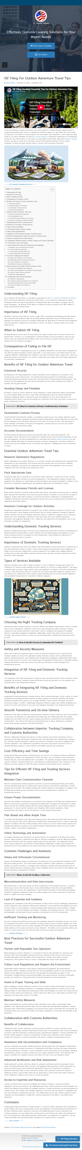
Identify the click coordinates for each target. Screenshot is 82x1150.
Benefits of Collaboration (17, 279)
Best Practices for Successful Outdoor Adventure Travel (24, 266)
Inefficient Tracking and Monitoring (20, 264)
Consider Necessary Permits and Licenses (22, 218)
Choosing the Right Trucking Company (19, 229)
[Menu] (4, 64)
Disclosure (37, 1147)
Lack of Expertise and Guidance (19, 262)
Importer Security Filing (37, 137)
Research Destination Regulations (19, 214)
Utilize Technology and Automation (20, 253)
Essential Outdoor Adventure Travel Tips (19, 212)
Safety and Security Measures (16, 232)
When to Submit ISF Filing (14, 197)
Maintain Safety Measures (17, 274)
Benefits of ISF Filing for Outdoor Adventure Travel (22, 201)
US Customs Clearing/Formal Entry (62, 1145)
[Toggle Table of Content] (51, 189)
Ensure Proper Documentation (18, 249)
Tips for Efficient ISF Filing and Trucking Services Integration (25, 245)
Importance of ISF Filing (14, 195)
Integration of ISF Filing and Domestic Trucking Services (24, 234)
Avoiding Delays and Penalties (18, 206)
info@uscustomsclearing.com (36, 1140)
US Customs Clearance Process (21, 1127)
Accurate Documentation (17, 210)
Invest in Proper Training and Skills (20, 272)
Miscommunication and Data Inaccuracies (22, 260)
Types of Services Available (15, 227)
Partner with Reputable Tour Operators (21, 268)
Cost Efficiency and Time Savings (17, 243)
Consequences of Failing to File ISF (17, 199)
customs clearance (62, 439)
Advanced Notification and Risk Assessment (23, 283)
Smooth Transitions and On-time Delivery (19, 238)
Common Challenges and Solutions (18, 256)
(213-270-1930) (32, 1138)
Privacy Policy (27, 1147)
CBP (6, 300)
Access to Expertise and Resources (20, 285)
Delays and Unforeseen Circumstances (21, 258)
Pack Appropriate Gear (16, 216)
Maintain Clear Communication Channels (22, 247)
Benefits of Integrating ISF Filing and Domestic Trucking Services (26, 236)
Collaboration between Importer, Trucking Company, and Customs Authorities (30, 241)
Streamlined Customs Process (18, 208)
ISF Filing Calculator (68, 1139)
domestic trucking (71, 139)
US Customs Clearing (48, 1127)
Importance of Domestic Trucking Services (19, 225)
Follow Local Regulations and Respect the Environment (26, 270)
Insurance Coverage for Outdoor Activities (21, 220)
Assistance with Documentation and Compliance (24, 281)
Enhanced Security (15, 204)
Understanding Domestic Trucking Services (20, 222)
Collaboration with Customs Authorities (19, 277)
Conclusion (10, 287)
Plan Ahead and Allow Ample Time (20, 251)
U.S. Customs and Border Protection (63, 298)
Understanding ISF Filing (14, 192)
